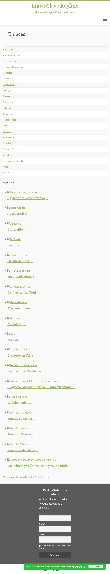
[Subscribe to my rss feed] (5, 20)
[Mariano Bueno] (17, 302)
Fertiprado (15, 245)
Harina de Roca (18, 261)
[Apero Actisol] (16, 207)
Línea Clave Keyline (55, 5)
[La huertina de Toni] (19, 286)
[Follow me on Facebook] (19, 20)
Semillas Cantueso (20, 418)
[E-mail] (10, 20)
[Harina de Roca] (17, 254)
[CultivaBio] (14, 223)
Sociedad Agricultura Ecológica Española (37, 465)
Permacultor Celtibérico (25, 371)
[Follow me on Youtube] (32, 20)
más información (78, 566)
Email (41, 535)
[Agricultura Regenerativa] (22, 191)
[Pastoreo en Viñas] (18, 349)
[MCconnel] (14, 317)
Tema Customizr (61, 570)
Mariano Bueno (18, 308)
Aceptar (95, 566)
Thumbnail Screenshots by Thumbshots (26, 477)
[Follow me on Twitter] (14, 20)
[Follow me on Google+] (23, 20)
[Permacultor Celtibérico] (22, 365)
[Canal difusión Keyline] (36, 20)
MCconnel (14, 324)
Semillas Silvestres (21, 450)
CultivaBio (15, 229)
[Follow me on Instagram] (27, 20)
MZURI (12, 339)
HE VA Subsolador (20, 276)
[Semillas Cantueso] (19, 412)
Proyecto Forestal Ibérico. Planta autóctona (39, 387)
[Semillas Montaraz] (19, 428)
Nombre (42, 513)
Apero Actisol (17, 213)
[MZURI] (12, 333)
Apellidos (43, 524)
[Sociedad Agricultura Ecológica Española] (31, 459)
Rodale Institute (19, 402)
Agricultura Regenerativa (26, 198)
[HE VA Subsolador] (18, 270)
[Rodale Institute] (17, 396)
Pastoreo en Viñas (20, 355)
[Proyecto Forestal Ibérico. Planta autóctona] (32, 380)
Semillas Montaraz (21, 434)
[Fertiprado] (14, 239)
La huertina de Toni (21, 292)
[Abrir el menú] (105, 19)
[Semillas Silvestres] (19, 443)
